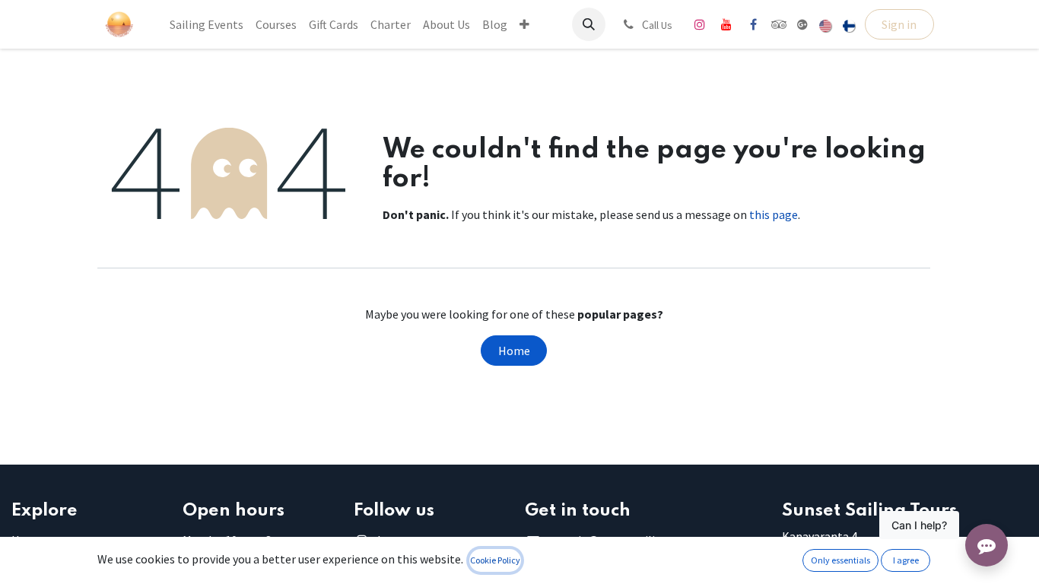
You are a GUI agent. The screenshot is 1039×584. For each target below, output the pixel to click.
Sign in (899, 24)
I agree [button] (906, 560)
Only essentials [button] (840, 560)
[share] (802, 24)
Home (514, 350)
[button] (588, 24)
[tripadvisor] (779, 24)
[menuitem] (206, 24)
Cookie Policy (495, 560)
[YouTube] (726, 24)
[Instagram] (700, 24)
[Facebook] (753, 24)
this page (773, 214)
